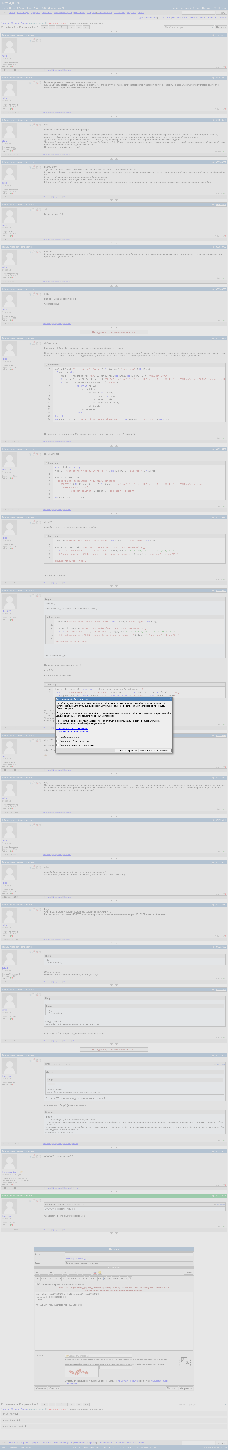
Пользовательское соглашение (72, 728)
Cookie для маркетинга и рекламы (77, 745)
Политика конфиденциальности (72, 731)
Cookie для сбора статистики (74, 741)
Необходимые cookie (70, 737)
